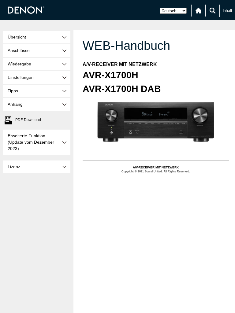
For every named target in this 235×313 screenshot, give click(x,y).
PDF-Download (28, 120)
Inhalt (227, 11)
